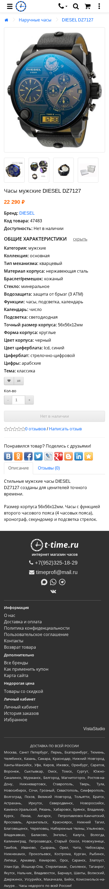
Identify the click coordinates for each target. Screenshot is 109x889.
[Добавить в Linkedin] (78, 456)
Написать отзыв (65, 429)
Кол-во (10, 391)
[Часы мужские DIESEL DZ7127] (54, 89)
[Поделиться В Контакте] (8, 456)
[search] (76, 6)
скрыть (80, 239)
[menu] (10, 6)
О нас (9, 615)
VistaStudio (94, 728)
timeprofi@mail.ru (56, 572)
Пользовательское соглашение (36, 634)
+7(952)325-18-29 (55, 563)
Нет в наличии (54, 416)
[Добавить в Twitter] (38, 456)
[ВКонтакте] (55, 591)
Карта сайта (16, 675)
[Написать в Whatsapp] (54, 582)
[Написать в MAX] (45, 582)
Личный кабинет (21, 707)
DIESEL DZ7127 (77, 20)
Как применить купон (26, 669)
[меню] (99, 6)
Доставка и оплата (23, 622)
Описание (18, 468)
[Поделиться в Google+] (58, 456)
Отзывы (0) (49, 468)
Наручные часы (35, 20)
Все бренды (16, 663)
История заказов (21, 713)
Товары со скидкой (23, 691)
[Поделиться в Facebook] (28, 456)
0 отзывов (35, 429)
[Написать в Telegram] (63, 582)
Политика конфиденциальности (37, 628)
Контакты (13, 641)
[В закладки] (9, 381)
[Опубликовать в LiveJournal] (48, 456)
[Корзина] (87, 6)
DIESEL (27, 213)
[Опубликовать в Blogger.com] (68, 456)
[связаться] (63, 6)
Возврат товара (20, 647)
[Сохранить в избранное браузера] (88, 456)
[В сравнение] (19, 381)
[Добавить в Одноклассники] (18, 456)
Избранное (15, 719)
